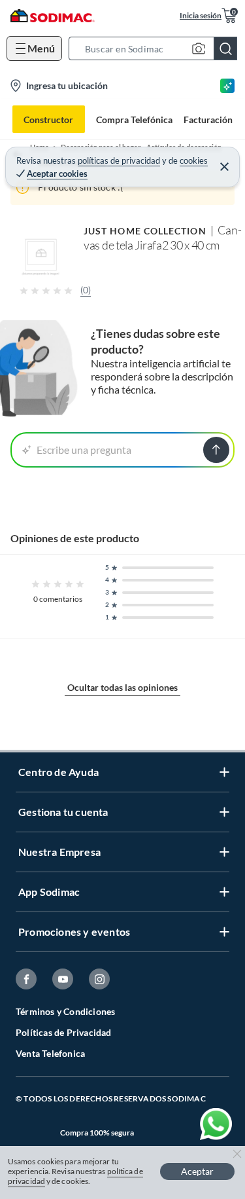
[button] (157, 48)
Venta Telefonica (50, 1053)
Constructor (48, 119)
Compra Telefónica (134, 119)
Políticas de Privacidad (64, 1032)
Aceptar (197, 1171)
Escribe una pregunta (84, 449)
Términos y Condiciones (65, 1011)
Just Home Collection (145, 230)
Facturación (208, 119)
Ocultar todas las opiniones (122, 687)
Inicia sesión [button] (200, 15)
